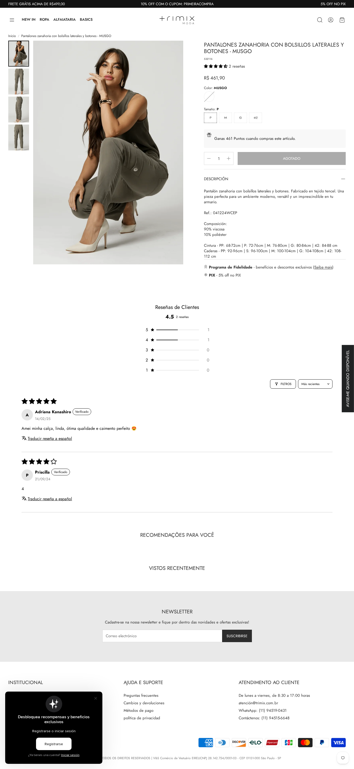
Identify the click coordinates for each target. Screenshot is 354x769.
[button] (12, 20)
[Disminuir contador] (209, 158)
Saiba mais (323, 267)
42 (256, 117)
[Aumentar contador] (228, 158)
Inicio (12, 36)
